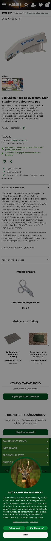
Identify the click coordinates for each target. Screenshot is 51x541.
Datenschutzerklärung (21, 522)
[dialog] (25, 270)
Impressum (34, 522)
